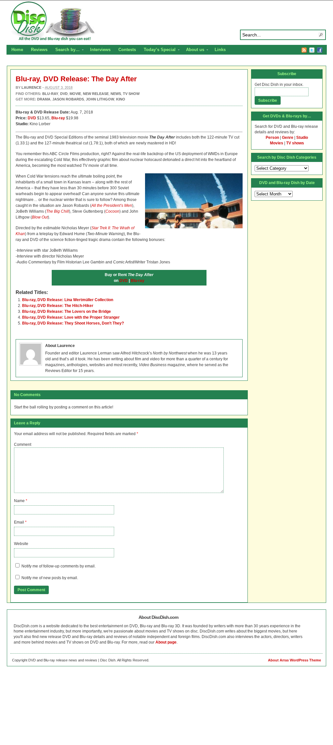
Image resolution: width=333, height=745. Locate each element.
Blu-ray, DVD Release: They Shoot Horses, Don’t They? (73, 323)
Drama (43, 99)
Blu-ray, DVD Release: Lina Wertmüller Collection (67, 300)
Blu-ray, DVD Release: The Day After (76, 79)
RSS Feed (304, 50)
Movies (276, 143)
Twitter (311, 50)
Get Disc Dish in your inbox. (279, 84)
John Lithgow (100, 99)
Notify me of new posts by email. (49, 578)
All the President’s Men (111, 205)
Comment (22, 444)
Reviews (39, 49)
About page (166, 642)
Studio (302, 137)
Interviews (100, 49)
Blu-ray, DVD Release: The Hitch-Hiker (57, 305)
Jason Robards (68, 99)
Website (21, 543)
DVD (32, 118)
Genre (287, 137)
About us (193, 50)
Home (17, 49)
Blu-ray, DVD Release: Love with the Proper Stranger (71, 317)
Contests (127, 49)
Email (19, 522)
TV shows (295, 143)
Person (272, 137)
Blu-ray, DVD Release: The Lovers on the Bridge (66, 311)
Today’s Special (158, 50)
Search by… (65, 50)
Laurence (31, 87)
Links (220, 49)
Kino (120, 99)
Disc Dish (166, 21)
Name (19, 501)
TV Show (131, 94)
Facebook (319, 50)
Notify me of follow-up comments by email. (58, 566)
